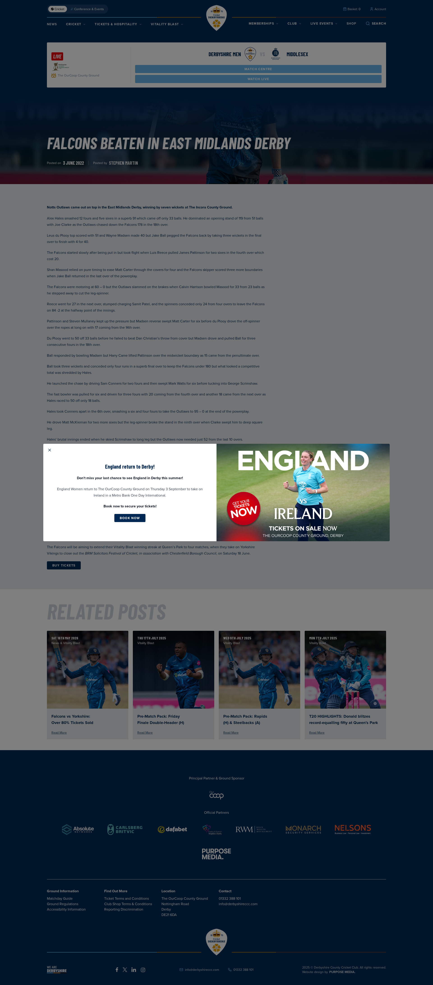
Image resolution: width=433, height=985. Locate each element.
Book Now (130, 518)
